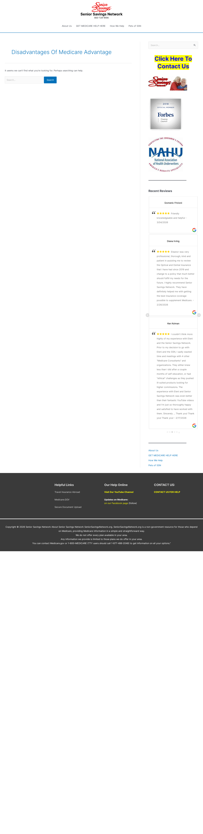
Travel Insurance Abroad (67, 492)
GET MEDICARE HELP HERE (91, 26)
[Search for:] (24, 80)
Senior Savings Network (101, 14)
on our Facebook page (116, 503)
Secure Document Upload (68, 507)
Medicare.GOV (62, 499)
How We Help (117, 26)
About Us (67, 26)
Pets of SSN (135, 26)
